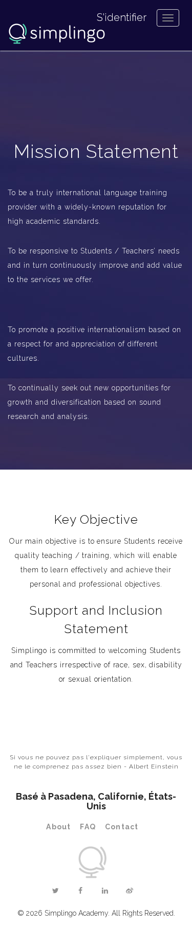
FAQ (88, 827)
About (58, 827)
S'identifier (121, 17)
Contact (121, 827)
